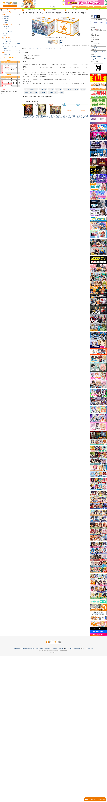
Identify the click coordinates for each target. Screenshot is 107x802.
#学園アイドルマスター (31, 92)
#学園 (61, 92)
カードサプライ (47, 49)
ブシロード (94, 47)
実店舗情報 (48, 648)
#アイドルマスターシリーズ (71, 89)
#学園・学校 (43, 89)
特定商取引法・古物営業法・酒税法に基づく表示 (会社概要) (28, 648)
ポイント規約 (68, 648)
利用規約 (61, 648)
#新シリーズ (43, 92)
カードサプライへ (8, 12)
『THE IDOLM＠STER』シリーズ (98, 59)
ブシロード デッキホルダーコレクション (98, 52)
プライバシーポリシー (87, 648)
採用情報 (55, 648)
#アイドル (58, 89)
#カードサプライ (53, 92)
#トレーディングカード (31, 89)
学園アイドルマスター (96, 56)
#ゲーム (51, 89)
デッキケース (57, 49)
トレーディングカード (35, 49)
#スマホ (83, 89)
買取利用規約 (77, 648)
